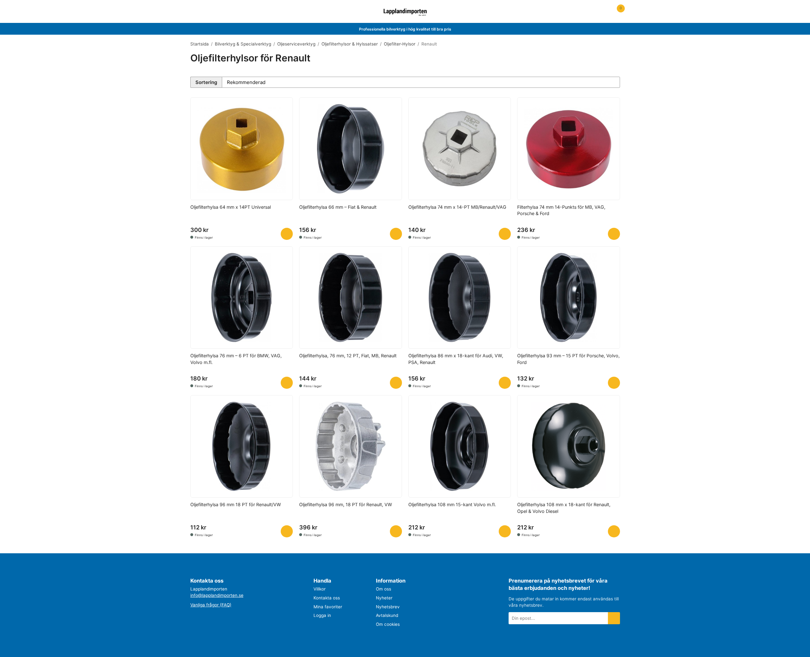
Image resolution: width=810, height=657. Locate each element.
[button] (287, 234)
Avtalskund (387, 615)
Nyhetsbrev (388, 606)
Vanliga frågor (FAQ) (210, 604)
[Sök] (207, 12)
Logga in (322, 615)
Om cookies (388, 624)
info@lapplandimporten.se (216, 595)
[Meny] (194, 12)
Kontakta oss (326, 597)
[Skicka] (614, 618)
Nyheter (384, 597)
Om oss (383, 588)
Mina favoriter (327, 606)
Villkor (319, 588)
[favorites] (603, 12)
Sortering (206, 82)
